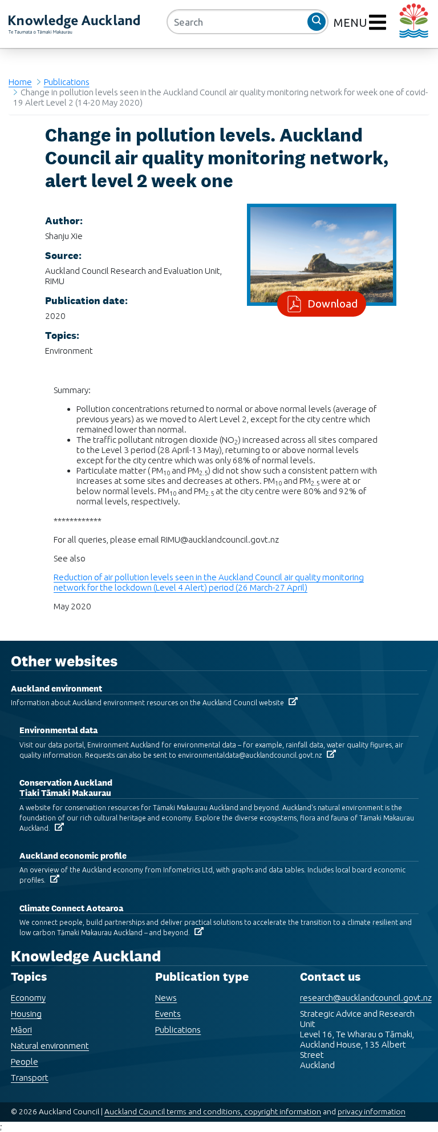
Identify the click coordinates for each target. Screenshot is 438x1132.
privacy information (371, 1111)
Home (20, 82)
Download (332, 303)
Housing (26, 1013)
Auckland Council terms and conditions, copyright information (212, 1111)
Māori (21, 1029)
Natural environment (50, 1045)
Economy (28, 997)
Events (168, 1013)
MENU (352, 22)
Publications (67, 82)
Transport (29, 1077)
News (166, 997)
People (24, 1061)
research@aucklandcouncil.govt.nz (366, 997)
